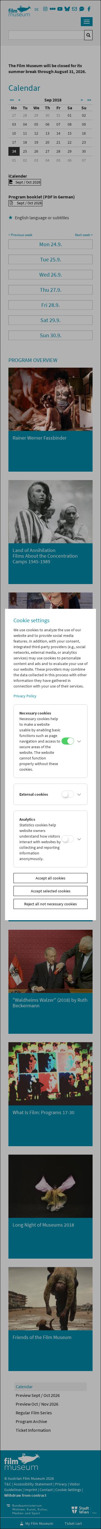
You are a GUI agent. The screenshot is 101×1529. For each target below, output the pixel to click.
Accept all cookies (50, 878)
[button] (79, 741)
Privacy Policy (24, 695)
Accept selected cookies (50, 891)
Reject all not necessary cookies (50, 903)
